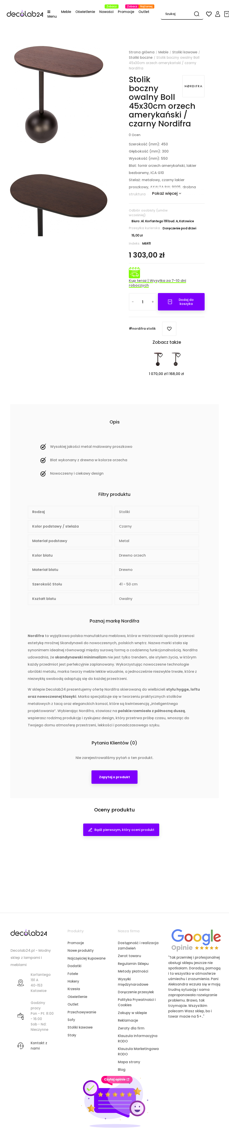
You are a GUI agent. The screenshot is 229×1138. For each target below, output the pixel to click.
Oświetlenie (77, 996)
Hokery (73, 981)
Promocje (76, 943)
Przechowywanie (82, 1012)
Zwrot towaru (129, 956)
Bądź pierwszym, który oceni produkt (124, 830)
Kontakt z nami (39, 1046)
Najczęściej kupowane (87, 958)
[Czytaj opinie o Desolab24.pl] (196, 940)
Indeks (134, 243)
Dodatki (74, 966)
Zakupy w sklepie (132, 1012)
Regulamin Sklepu (133, 963)
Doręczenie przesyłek (136, 992)
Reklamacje (128, 1020)
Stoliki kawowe (80, 1027)
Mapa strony (129, 1062)
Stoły (72, 1035)
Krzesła (74, 989)
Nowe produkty (81, 950)
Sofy (71, 1019)
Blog (121, 1069)
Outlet (73, 1004)
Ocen (134, 135)
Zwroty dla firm (131, 1028)
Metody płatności (133, 971)
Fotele (73, 973)
